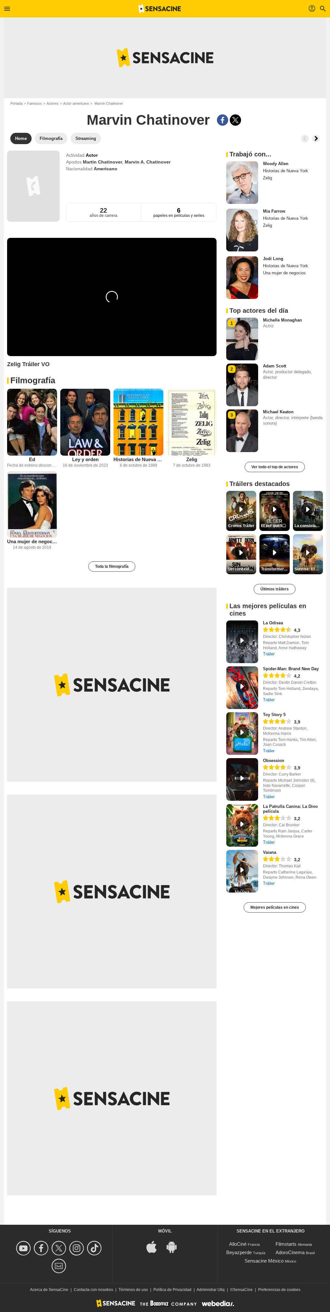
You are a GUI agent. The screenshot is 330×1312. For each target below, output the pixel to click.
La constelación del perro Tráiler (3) (309, 526)
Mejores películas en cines (274, 907)
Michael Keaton (278, 411)
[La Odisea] (242, 641)
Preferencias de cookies (279, 1289)
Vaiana (269, 852)
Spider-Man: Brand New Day (291, 668)
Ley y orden (85, 459)
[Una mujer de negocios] (32, 504)
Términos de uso (133, 1289)
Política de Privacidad (172, 1289)
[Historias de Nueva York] (138, 422)
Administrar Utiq (211, 1289)
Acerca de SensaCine (49, 1289)
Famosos (34, 103)
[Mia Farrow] (242, 230)
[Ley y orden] (85, 422)
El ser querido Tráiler (275, 526)
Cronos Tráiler (241, 526)
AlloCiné (238, 1244)
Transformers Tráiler (275, 569)
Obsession (273, 760)
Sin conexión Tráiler (242, 569)
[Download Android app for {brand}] (175, 1246)
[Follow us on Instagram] (77, 1248)
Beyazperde (239, 1252)
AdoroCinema (290, 1252)
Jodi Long (273, 258)
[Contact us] (60, 1266)
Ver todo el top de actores (274, 467)
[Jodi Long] (242, 277)
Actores (52, 103)
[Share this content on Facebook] (222, 120)
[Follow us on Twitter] (60, 1248)
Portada (16, 103)
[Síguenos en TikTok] (95, 1248)
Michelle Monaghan (282, 320)
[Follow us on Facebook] (42, 1248)
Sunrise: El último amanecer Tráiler (309, 569)
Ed (32, 459)
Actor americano (76, 103)
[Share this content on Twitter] (235, 120)
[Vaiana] (242, 871)
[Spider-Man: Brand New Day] (242, 687)
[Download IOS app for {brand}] (155, 1246)
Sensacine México (264, 1261)
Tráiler (269, 653)
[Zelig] (192, 422)
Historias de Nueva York (138, 459)
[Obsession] (242, 779)
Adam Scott (274, 366)
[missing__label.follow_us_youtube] (24, 1248)
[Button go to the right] (316, 139)
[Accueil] (159, 9)
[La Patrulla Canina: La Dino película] (242, 825)
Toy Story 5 (274, 714)
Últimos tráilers (274, 589)
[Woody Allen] (242, 182)
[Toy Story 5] (242, 733)
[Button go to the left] (305, 139)
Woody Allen (275, 163)
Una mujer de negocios (32, 541)
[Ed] (32, 422)
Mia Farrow (274, 211)
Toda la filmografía (112, 566)
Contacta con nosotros (93, 1289)
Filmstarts (286, 1244)
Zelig (191, 459)
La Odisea (273, 622)
